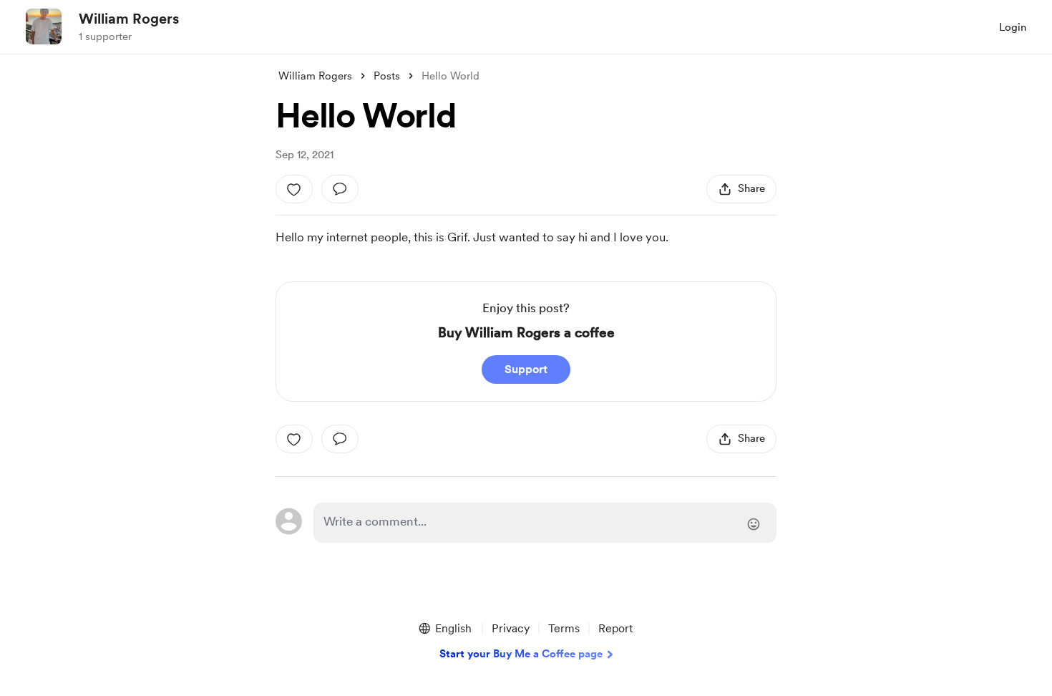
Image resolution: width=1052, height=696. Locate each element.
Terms (564, 628)
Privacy (511, 628)
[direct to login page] (544, 523)
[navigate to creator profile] (44, 26)
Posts (387, 75)
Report (615, 628)
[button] (444, 628)
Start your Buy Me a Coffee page (521, 653)
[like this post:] (294, 189)
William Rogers (129, 18)
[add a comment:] (340, 189)
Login (1012, 27)
